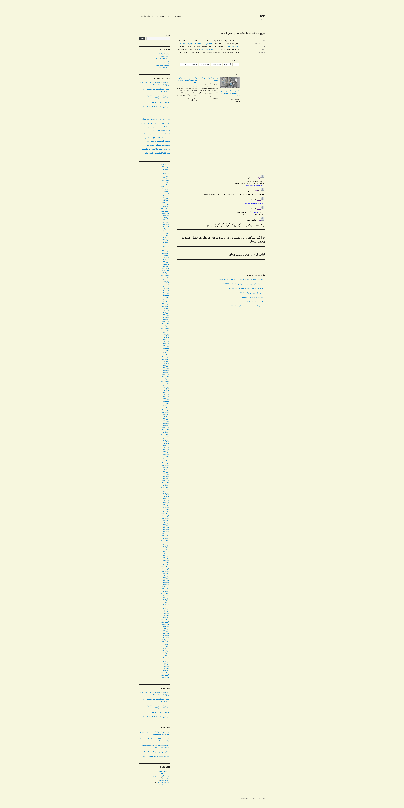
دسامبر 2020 (165, 295)
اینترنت (163, 123)
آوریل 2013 (166, 498)
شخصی (160, 141)
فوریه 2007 (166, 662)
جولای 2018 (165, 359)
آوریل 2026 (166, 174)
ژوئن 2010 (166, 574)
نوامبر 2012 (165, 509)
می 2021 (166, 284)
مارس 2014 (166, 474)
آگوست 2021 (165, 277)
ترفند (169, 127)
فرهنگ (148, 141)
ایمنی (168, 123)
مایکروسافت (166, 145)
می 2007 (166, 655)
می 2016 (166, 417)
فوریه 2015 (166, 450)
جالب (159, 127)
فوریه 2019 (166, 344)
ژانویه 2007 (166, 664)
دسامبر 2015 (165, 428)
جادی (262, 15)
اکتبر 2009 (166, 591)
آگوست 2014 (165, 463)
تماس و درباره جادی (164, 16)
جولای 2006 (165, 677)
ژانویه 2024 (166, 227)
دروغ (153, 134)
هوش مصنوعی (166, 149)
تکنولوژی (164, 127)
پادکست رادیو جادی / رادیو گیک (160, 59)
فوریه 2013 (166, 503)
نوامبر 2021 (165, 271)
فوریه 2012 (166, 529)
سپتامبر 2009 (165, 593)
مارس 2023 (166, 249)
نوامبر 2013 (165, 483)
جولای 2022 (165, 253)
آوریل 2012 (166, 525)
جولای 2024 (165, 213)
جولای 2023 (165, 240)
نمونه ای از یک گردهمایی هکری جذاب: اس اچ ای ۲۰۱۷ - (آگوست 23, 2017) (243, 284)
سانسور (168, 137)
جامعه (153, 126)
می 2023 (166, 244)
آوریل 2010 (166, 578)
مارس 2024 (166, 222)
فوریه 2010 (166, 582)
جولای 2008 (165, 624)
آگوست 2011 (165, 543)
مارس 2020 (166, 315)
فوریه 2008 (166, 635)
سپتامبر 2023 (165, 236)
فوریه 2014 (166, 476)
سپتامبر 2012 (165, 514)
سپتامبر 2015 (165, 434)
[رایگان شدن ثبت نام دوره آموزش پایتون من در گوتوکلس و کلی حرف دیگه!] (186, 89)
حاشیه (263, 46)
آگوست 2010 (165, 569)
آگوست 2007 (165, 649)
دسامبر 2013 (165, 481)
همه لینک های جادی (163, 67)
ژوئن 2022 (166, 255)
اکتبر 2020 (166, 300)
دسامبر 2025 (165, 178)
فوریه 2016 (166, 423)
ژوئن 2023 (166, 242)
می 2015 (166, 443)
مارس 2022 (166, 262)
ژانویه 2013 (166, 505)
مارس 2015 (166, 448)
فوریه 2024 (166, 224)
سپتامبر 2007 (165, 646)
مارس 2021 (166, 289)
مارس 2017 (166, 395)
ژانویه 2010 (166, 585)
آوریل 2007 (166, 657)
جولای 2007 (165, 651)
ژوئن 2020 (166, 308)
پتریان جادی (165, 61)
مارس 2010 (166, 580)
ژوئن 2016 (166, 414)
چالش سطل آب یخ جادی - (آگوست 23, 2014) (251, 293)
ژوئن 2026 (166, 169)
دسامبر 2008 (165, 613)
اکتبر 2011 (166, 538)
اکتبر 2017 (166, 379)
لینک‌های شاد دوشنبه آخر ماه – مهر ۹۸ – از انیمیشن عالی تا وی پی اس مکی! (230, 93)
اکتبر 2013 (166, 485)
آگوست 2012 (165, 516)
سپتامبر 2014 (165, 461)
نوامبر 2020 (165, 297)
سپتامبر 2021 (165, 275)
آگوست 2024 (165, 211)
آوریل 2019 (166, 339)
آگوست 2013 (165, 490)
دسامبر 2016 (165, 401)
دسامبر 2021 (165, 269)
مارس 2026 (166, 176)
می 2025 (166, 194)
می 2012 (166, 523)
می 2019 (166, 337)
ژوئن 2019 (166, 335)
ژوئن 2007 (166, 653)
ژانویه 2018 (166, 372)
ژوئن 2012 (166, 521)
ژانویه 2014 (166, 479)
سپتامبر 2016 (165, 408)
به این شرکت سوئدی (206, 49)
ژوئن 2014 (166, 467)
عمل (152, 141)
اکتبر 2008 (166, 618)
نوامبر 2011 (165, 536)
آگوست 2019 (165, 331)
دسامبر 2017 (165, 375)
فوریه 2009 (166, 609)
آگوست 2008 (165, 622)
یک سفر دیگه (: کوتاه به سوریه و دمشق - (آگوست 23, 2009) (247, 306)
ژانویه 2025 (166, 200)
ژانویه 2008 (166, 638)
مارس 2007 (166, 660)
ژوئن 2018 (166, 361)
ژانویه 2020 (166, 319)
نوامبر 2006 (165, 669)
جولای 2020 (165, 306)
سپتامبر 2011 (165, 540)
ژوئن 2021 (166, 282)
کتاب (168, 153)
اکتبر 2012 (166, 512)
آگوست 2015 (165, 437)
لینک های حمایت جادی (162, 65)
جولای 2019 (165, 333)
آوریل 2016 (166, 419)
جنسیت (163, 130)
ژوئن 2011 (166, 547)
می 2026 (166, 171)
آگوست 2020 (165, 304)
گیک (147, 153)
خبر (157, 134)
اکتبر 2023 (166, 233)
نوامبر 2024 (165, 205)
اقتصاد (157, 119)
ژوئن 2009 (166, 600)
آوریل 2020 (166, 313)
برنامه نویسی (150, 123)
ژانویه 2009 (166, 611)
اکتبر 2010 (166, 565)
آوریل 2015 (166, 445)
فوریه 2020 (166, 317)
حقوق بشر (165, 134)
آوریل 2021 (166, 286)
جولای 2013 (165, 492)
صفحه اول (177, 16)
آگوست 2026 (165, 165)
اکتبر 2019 (166, 326)
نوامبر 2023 (165, 231)
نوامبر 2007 (165, 642)
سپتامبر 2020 (165, 302)
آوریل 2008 (166, 631)
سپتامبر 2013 (165, 487)
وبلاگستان (154, 149)
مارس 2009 (166, 607)
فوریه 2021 (166, 291)
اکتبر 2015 (166, 432)
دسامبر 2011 (165, 534)
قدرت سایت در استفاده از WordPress (250, 799)
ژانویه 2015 (166, 452)
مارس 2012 (166, 527)
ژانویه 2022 (166, 266)
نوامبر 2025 (165, 180)
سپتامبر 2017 (165, 381)
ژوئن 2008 (166, 627)
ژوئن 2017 (166, 388)
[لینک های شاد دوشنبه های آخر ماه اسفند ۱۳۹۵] (207, 88)
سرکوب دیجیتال (151, 137)
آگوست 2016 (165, 410)
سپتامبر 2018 (165, 355)
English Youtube (164, 54)
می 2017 (166, 390)
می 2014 (166, 470)
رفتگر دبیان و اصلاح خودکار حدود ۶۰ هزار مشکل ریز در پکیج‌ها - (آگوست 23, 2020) (241, 280)
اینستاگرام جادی (164, 56)
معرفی (260, 52)
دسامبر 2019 (165, 322)
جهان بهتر (153, 130)
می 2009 (166, 602)
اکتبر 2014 (166, 459)
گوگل (151, 153)
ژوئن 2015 (166, 441)
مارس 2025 (166, 198)
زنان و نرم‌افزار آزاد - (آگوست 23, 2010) (253, 302)
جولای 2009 (165, 598)
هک (160, 149)
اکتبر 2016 (166, 406)
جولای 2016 (165, 412)
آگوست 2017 (165, 384)
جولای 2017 (165, 386)
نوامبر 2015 (165, 430)
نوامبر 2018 (165, 350)
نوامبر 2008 (165, 616)
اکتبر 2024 (166, 207)
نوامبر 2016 (165, 403)
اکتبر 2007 (166, 644)
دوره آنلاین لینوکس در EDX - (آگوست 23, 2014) (250, 297)
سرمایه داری (161, 137)
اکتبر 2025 (166, 182)
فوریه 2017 (166, 397)
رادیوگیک (147, 134)
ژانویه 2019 (166, 346)
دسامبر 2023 (165, 229)
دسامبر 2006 (165, 666)
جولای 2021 (165, 280)
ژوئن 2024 (166, 216)
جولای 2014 (165, 465)
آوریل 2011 (166, 551)
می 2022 (166, 258)
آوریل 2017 (166, 392)
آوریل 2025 (166, 196)
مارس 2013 (166, 501)
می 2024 (166, 218)
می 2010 (166, 576)
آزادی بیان (168, 119)
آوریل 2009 (166, 604)
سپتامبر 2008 (165, 620)
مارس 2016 (166, 421)
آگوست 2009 (165, 596)
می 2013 (166, 496)
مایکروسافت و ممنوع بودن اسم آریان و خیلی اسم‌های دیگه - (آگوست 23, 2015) (242, 288)
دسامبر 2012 (165, 507)
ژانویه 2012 (166, 532)
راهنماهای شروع (164, 63)
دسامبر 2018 (165, 348)
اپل (148, 119)
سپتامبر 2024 (165, 209)
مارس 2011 (166, 554)
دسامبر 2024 (165, 202)
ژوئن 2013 (166, 494)
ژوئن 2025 (166, 191)
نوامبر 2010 (165, 562)
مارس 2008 (166, 633)
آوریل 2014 (166, 472)
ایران (143, 119)
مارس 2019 (166, 342)
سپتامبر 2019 (165, 328)
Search (168, 35)
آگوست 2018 (165, 357)
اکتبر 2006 (166, 671)
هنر (148, 145)
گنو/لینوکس (160, 153)
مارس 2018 (166, 368)
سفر (143, 138)
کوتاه (263, 49)
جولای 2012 (165, 518)
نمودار (152, 145)
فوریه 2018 (166, 370)
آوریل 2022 (166, 260)
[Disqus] (221, 143)
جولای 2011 (165, 545)
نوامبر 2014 (165, 456)
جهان (158, 130)
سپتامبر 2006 (165, 673)
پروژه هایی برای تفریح (146, 16)
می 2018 (166, 364)
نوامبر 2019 (165, 324)
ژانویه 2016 (166, 426)
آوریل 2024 (166, 220)
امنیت (152, 119)
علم (155, 141)
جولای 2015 (165, 439)
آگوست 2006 (165, 675)
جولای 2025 (165, 189)
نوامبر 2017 (165, 377)
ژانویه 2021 (166, 293)
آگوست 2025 (165, 187)
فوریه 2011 (166, 556)
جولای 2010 (165, 571)
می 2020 (166, 311)
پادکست (146, 149)
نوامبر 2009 (165, 589)
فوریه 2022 (166, 264)
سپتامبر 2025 (165, 185)
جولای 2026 (165, 167)
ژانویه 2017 (166, 399)
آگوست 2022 (165, 251)
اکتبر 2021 (166, 273)
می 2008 (166, 629)
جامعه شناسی (146, 127)
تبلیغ (264, 52)
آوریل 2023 (166, 247)
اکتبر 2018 (166, 353)
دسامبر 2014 (165, 454)
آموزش (162, 119)
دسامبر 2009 (165, 587)
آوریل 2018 (166, 366)
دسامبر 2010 (165, 560)
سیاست (167, 141)
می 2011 (166, 549)
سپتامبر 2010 (165, 567)
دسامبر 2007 (165, 640)
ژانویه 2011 (166, 558)
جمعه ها (168, 130)
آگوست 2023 (165, 238)
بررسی (158, 123)
